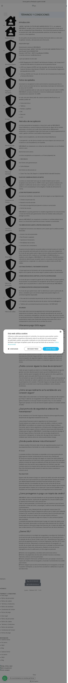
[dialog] (33, 341)
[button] (13, 349)
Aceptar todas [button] (51, 349)
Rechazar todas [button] (32, 349)
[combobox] (60, 331)
